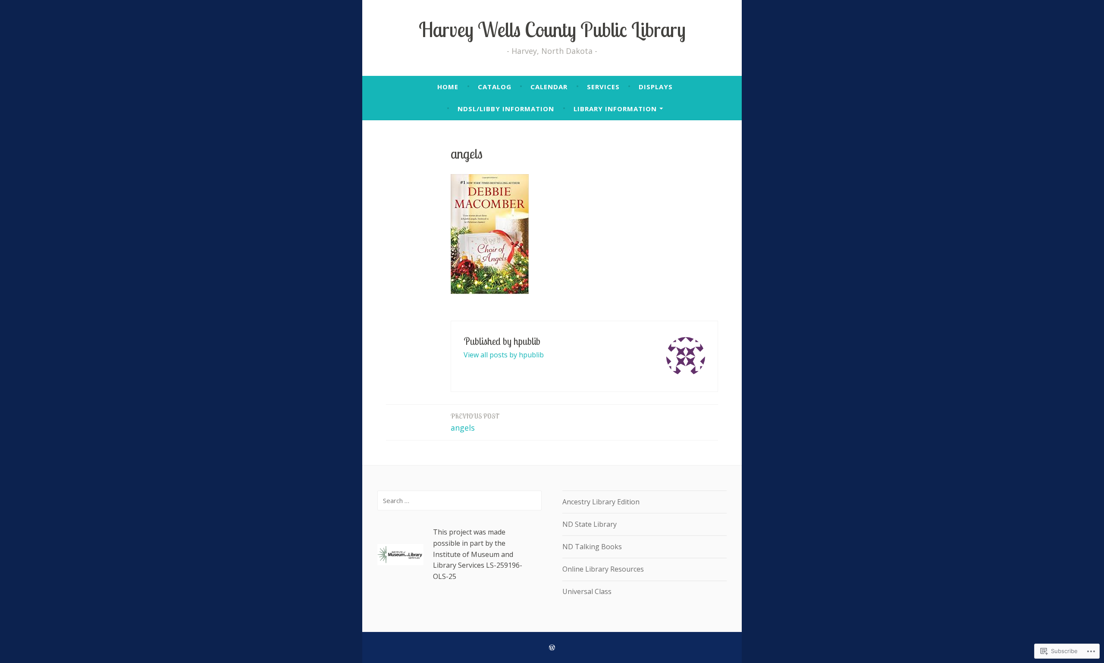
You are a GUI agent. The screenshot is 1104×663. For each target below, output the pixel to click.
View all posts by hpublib (504, 355)
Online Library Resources (603, 569)
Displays (656, 86)
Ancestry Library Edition (601, 502)
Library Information (615, 108)
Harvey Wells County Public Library (552, 29)
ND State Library (589, 524)
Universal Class (587, 591)
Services (603, 86)
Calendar (549, 86)
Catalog (494, 86)
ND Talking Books (592, 546)
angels (475, 422)
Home (447, 86)
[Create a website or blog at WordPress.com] (552, 647)
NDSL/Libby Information (506, 108)
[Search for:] (459, 500)
